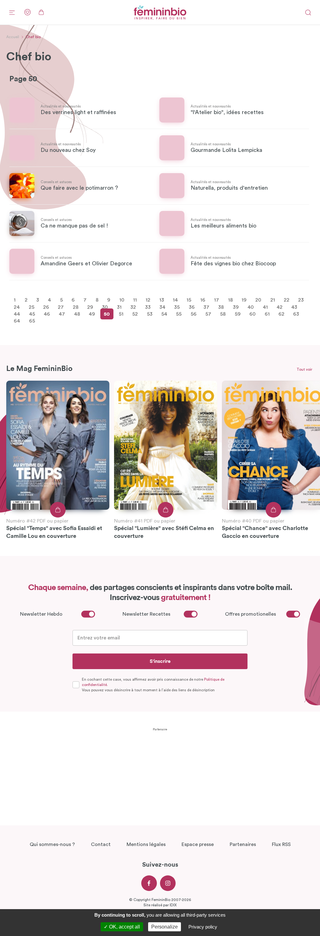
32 (133, 306)
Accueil (12, 37)
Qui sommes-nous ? (52, 844)
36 (192, 306)
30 (105, 306)
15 (189, 300)
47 (62, 314)
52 (135, 314)
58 (223, 314)
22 (286, 300)
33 (148, 306)
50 (107, 314)
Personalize (164, 926)
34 (162, 306)
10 (121, 300)
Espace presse (198, 844)
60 (252, 314)
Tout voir (304, 369)
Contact (101, 844)
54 (164, 314)
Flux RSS (281, 844)
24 (17, 306)
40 (251, 306)
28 (75, 306)
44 (17, 314)
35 (177, 306)
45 (32, 314)
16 (202, 300)
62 (281, 314)
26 (46, 306)
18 (230, 300)
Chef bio (33, 37)
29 (90, 306)
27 (61, 306)
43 (294, 306)
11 (135, 300)
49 (92, 314)
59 (238, 314)
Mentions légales (146, 844)
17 (216, 300)
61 (267, 314)
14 (175, 300)
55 (179, 314)
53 (149, 314)
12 (148, 300)
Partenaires (243, 844)
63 (296, 314)
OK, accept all (124, 926)
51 (121, 314)
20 (258, 300)
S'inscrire (160, 661)
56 (194, 314)
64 (17, 320)
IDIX (173, 905)
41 (265, 306)
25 (31, 306)
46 (47, 314)
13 (161, 300)
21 (272, 300)
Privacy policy (202, 926)
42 (279, 306)
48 (77, 314)
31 (119, 306)
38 (221, 306)
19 (244, 300)
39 (236, 306)
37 (206, 306)
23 (301, 300)
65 (32, 320)
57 (208, 314)
